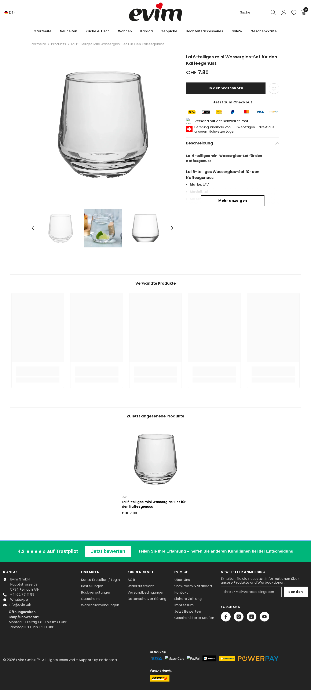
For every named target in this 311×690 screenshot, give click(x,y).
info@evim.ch (20, 604)
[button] (33, 228)
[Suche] (258, 12)
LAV (124, 497)
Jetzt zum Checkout (232, 102)
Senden (295, 591)
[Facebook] (226, 616)
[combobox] (254, 12)
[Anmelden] (283, 12)
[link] (38, 373)
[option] (103, 125)
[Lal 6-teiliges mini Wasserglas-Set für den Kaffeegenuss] (155, 459)
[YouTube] (264, 616)
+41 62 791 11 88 (22, 594)
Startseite (38, 44)
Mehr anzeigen (232, 200)
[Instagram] (239, 616)
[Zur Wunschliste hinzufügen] (274, 88)
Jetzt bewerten (108, 551)
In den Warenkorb (226, 88)
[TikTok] (251, 616)
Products (58, 44)
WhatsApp (19, 599)
